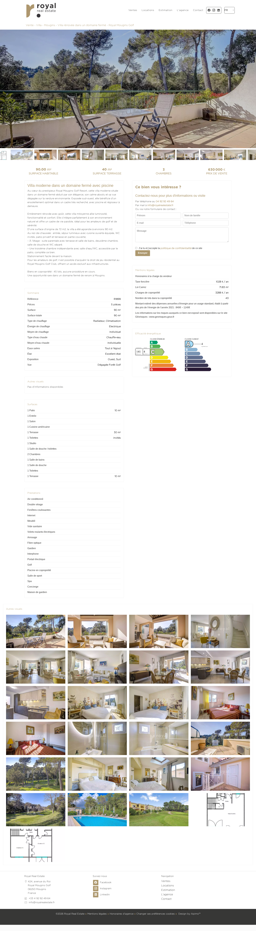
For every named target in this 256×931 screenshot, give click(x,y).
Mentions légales (97, 913)
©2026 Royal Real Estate (70, 913)
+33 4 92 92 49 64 (39, 898)
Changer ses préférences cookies (155, 913)
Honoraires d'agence (121, 913)
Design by (189, 913)
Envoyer (142, 253)
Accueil (41, 10)
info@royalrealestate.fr (42, 902)
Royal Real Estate (34, 876)
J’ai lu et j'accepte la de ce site (170, 248)
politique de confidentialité (176, 248)
